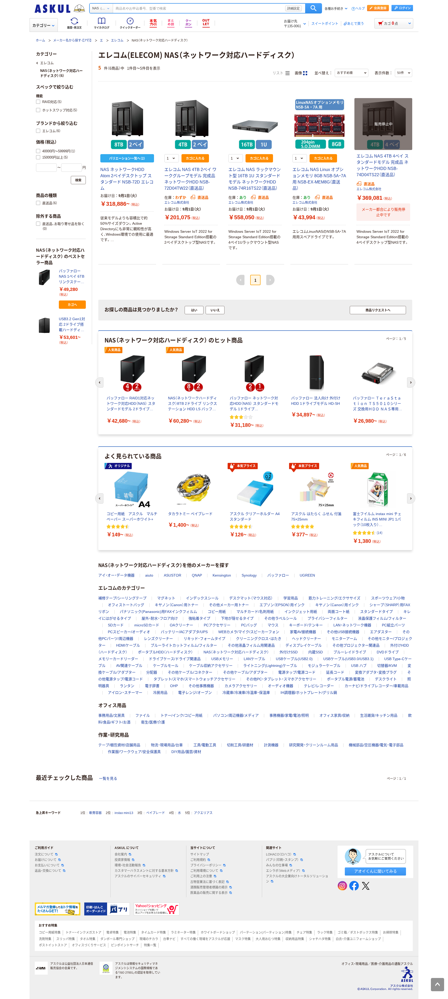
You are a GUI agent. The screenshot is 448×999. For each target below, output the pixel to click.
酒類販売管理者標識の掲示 (209, 887)
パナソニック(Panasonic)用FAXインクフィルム (158, 612)
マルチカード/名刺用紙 (255, 612)
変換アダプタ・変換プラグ (376, 672)
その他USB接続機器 (343, 632)
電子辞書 (152, 686)
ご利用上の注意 (201, 876)
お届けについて (46, 860)
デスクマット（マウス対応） (251, 598)
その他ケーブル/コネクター (190, 672)
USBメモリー (222, 659)
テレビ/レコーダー (319, 686)
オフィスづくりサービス (89, 945)
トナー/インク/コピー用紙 (181, 715)
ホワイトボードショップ (218, 932)
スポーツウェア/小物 (388, 598)
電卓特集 (112, 932)
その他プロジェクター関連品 (356, 645)
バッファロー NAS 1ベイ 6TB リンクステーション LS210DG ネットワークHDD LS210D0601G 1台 (71, 277)
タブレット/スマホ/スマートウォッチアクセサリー (194, 679)
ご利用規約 (198, 860)
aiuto (149, 575)
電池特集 (130, 932)
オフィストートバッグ (126, 605)
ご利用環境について (204, 871)
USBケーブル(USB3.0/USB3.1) (348, 659)
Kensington (222, 575)
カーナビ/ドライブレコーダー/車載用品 (376, 686)
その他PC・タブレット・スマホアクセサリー (281, 679)
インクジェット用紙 (300, 612)
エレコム (117, 40)
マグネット (166, 598)
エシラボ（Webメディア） (283, 871)
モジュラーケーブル (324, 665)
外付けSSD (288, 652)
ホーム (40, 40)
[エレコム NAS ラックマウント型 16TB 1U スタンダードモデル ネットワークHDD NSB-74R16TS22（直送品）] (255, 124)
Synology (249, 575)
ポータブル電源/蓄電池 (345, 679)
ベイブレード (155, 813)
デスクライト (386, 679)
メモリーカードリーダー (118, 659)
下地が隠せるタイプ (237, 618)
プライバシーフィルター (327, 618)
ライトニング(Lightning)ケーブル (270, 665)
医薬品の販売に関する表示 (209, 893)
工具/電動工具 (204, 745)
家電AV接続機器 (303, 632)
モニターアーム (344, 639)
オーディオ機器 (280, 686)
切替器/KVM (387, 665)
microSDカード (146, 625)
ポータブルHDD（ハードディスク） (165, 652)
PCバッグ (249, 625)
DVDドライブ (388, 652)
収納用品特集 (294, 939)
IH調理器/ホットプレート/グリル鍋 (309, 692)
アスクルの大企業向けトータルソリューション (297, 878)
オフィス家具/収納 (334, 715)
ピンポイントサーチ (125, 945)
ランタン (127, 686)
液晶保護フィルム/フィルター (382, 618)
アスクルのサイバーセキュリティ (138, 876)
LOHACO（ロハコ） (279, 854)
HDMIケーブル (128, 645)
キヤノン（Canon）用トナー (176, 605)
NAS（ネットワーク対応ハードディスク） (236, 652)
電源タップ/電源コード (297, 672)
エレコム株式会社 (176, 202)
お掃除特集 (390, 932)
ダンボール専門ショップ (117, 939)
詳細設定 (293, 8)
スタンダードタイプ (376, 612)
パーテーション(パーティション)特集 (266, 932)
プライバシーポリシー (205, 865)
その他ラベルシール (280, 618)
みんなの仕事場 (277, 865)
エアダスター (381, 632)
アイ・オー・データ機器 (116, 575)
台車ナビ (169, 939)
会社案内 (121, 854)
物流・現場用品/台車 (167, 745)
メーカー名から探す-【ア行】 (72, 40)
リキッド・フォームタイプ (204, 639)
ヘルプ (360, 8)
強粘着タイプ (199, 618)
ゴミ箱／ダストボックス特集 (358, 932)
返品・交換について (48, 871)
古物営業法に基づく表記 (207, 882)
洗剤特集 (45, 939)
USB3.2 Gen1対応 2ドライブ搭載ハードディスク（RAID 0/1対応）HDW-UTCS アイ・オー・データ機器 (72, 325)
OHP (174, 686)
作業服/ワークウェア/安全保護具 (134, 752)
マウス (273, 625)
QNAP (197, 575)
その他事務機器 (201, 686)
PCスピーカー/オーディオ (129, 632)
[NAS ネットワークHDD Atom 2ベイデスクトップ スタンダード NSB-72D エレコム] (127, 124)
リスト (278, 73)
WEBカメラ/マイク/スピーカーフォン (248, 632)
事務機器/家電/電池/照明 (289, 715)
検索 (313, 8)
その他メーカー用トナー (229, 605)
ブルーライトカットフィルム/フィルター (184, 645)
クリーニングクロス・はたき (258, 639)
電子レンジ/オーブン (195, 692)
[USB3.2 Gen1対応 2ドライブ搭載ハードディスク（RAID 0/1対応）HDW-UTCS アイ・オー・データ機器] (45, 325)
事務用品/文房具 (111, 715)
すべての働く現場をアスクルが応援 (205, 939)
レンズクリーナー (158, 639)
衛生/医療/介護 (153, 722)
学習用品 (290, 598)
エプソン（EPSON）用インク (282, 605)
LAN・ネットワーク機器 (352, 625)
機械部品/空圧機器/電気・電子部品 (376, 745)
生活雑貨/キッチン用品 (378, 715)
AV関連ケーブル (129, 665)
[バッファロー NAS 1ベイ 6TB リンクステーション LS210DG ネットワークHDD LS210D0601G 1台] (45, 277)
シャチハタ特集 (320, 939)
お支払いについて (47, 865)
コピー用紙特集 (50, 932)
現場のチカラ (148, 939)
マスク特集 (243, 939)
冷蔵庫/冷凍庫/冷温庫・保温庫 (246, 692)
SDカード (116, 625)
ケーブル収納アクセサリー (211, 665)
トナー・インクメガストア (83, 932)
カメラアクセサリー (241, 686)
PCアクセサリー (217, 625)
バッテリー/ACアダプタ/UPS (184, 632)
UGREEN (307, 575)
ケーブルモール (165, 665)
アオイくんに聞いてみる (375, 871)
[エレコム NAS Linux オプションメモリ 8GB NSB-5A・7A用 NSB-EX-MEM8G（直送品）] (319, 124)
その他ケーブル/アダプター (245, 672)
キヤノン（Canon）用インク (337, 605)
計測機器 (271, 745)
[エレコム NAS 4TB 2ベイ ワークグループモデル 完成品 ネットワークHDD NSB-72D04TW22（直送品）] (191, 124)
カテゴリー (41, 25)
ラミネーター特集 (183, 932)
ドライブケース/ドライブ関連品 (175, 659)
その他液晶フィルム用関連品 (251, 645)
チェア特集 (304, 932)
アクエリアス (203, 813)
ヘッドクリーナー (306, 639)
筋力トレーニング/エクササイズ (334, 598)
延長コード (335, 672)
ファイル (142, 715)
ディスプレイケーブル (303, 645)
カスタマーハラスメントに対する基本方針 (144, 871)
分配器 (151, 672)
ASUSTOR (172, 575)
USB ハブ (359, 665)
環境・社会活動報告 (128, 865)
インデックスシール (202, 598)
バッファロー (278, 575)
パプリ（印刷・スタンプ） (282, 860)
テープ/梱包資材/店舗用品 (119, 745)
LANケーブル (254, 659)
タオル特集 (87, 939)
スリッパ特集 (65, 939)
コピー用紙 (217, 612)
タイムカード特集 (153, 932)
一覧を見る (108, 778)
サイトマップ (199, 854)
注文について (44, 854)
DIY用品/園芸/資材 (186, 752)
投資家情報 (122, 860)
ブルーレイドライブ (349, 652)
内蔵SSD (315, 652)
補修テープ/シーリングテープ (122, 598)
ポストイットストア (53, 945)
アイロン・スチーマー (125, 692)
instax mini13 (124, 813)
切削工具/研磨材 (240, 745)
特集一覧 (150, 945)
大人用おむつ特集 (268, 939)
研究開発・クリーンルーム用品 (313, 745)
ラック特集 (325, 932)
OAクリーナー (181, 625)
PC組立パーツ (393, 625)
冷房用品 (160, 692)
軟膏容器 (95, 813)
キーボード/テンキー (306, 625)
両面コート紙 (338, 612)
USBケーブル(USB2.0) (294, 659)
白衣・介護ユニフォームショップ (358, 939)
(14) (379, 532)
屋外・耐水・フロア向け (160, 618)
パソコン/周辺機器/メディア (236, 715)
